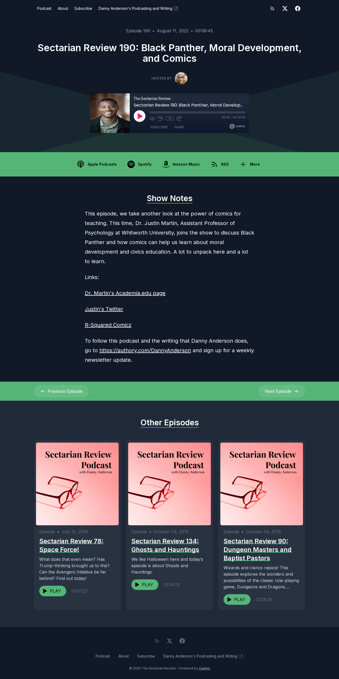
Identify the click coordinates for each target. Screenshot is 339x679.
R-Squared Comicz (108, 325)
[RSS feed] (272, 8)
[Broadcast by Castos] (237, 126)
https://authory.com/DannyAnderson (145, 350)
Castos (204, 668)
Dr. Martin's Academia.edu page (125, 293)
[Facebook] (297, 8)
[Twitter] (285, 8)
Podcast (44, 8)
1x (170, 118)
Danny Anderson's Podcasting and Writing (135, 8)
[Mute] (152, 118)
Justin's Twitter (104, 309)
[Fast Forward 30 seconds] (179, 118)
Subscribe (83, 8)
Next (278, 391)
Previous (65, 391)
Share (179, 127)
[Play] (139, 116)
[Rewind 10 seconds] (160, 118)
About (63, 8)
